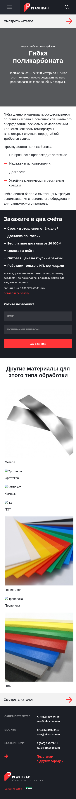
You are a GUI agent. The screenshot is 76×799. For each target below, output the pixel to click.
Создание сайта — (14, 788)
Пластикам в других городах (50, 759)
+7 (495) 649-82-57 (48, 730)
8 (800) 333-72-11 (47, 743)
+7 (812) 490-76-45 (48, 716)
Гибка (33, 46)
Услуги (24, 46)
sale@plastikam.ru (48, 721)
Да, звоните (38, 343)
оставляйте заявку (16, 293)
